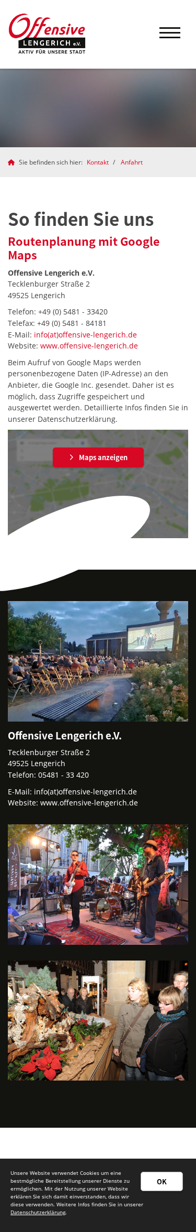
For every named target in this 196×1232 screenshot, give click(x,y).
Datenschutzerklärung (37, 1212)
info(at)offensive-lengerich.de (85, 335)
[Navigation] (170, 34)
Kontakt (98, 162)
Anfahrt (132, 162)
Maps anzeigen (103, 457)
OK (162, 1181)
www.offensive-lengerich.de (89, 346)
